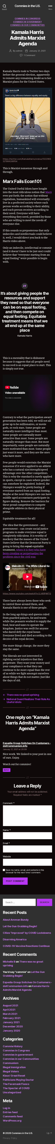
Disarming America (14, 939)
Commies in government (27, 22)
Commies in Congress (27, 18)
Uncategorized (12, 1092)
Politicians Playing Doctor (18, 1079)
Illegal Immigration (14, 1067)
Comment (9, 803)
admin (19, 50)
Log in (6, 1108)
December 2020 (13, 1026)
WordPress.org (12, 1120)
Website (7, 856)
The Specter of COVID (16, 1088)
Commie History (13, 1046)
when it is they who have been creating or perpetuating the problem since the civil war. (24, 553)
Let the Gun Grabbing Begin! (20, 926)
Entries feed (10, 1112)
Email (6, 843)
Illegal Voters (11, 1071)
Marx (48, 192)
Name (7, 830)
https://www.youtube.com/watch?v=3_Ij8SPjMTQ (27, 593)
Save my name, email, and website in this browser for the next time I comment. (25, 871)
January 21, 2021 (37, 50)
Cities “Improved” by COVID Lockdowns (27, 932)
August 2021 (10, 1005)
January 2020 (11, 1030)
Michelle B (9, 961)
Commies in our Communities (27, 25)
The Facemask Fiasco (16, 1084)
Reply (6, 770)
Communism (10, 1063)
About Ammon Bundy (15, 919)
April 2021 (9, 1009)
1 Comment (29, 55)
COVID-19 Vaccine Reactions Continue (26, 946)
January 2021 (11, 1022)
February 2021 (11, 1018)
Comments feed (13, 1116)
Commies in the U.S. (27, 5)
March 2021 (10, 1013)
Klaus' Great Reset (14, 1075)
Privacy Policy (10, 1138)
